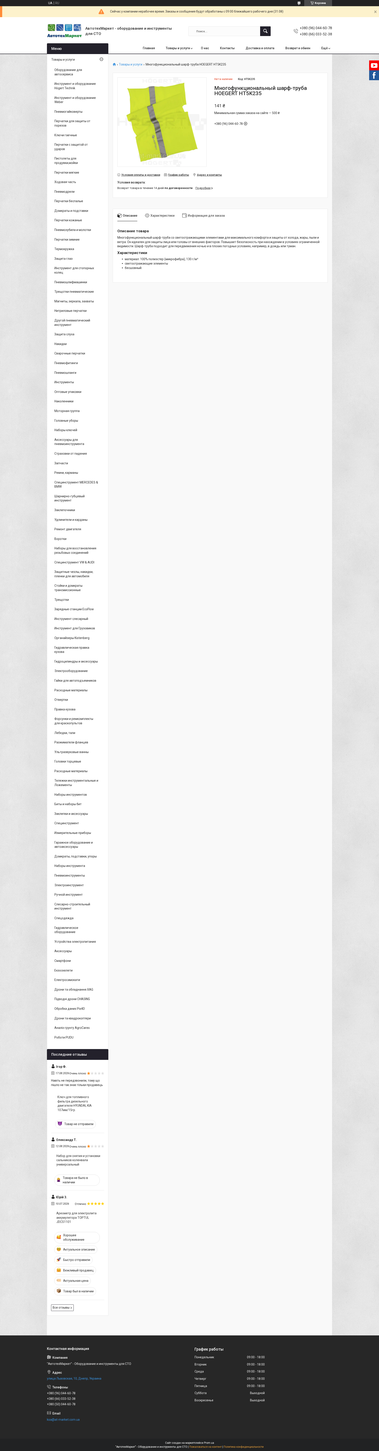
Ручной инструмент (68, 894)
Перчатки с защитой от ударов (71, 147)
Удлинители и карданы (71, 519)
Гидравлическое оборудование (66, 930)
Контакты (227, 48)
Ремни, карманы (66, 472)
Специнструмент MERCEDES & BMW (76, 485)
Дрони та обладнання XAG (73, 989)
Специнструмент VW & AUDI (74, 562)
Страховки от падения (70, 453)
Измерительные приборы (72, 833)
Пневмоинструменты (69, 875)
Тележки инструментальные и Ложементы (76, 783)
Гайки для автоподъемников (75, 680)
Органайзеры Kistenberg (71, 638)
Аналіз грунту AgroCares (72, 1028)
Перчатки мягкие (66, 172)
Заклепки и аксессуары (71, 813)
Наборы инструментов (70, 794)
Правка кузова (64, 709)
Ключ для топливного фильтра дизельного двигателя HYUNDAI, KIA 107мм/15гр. (74, 1103)
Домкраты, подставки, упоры (75, 856)
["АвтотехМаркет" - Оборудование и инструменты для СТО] (64, 31)
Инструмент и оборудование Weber (75, 100)
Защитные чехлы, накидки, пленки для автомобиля (73, 574)
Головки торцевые (67, 761)
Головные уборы (66, 420)
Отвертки (61, 699)
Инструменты (64, 382)
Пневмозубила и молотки (72, 230)
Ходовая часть (65, 182)
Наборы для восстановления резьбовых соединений (75, 550)
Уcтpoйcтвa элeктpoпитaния (75, 941)
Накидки (60, 344)
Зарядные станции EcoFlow (74, 609)
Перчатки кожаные (68, 220)
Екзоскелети (63, 970)
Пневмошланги (65, 372)
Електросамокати (67, 980)
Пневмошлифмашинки (70, 282)
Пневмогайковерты (68, 111)
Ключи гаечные (65, 135)
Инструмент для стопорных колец (74, 270)
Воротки (60, 539)
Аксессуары (63, 951)
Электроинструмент (69, 885)
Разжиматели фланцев (71, 742)
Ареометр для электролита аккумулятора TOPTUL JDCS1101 (76, 1217)
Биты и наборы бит (68, 804)
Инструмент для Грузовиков (74, 628)
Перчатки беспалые (68, 201)
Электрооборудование (71, 671)
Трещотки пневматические (74, 291)
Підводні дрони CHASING (72, 999)
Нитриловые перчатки (70, 310)
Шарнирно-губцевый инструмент (69, 498)
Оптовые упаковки (67, 392)
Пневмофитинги (66, 363)
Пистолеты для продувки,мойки (66, 161)
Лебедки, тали (64, 733)
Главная (149, 48)
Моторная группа (67, 411)
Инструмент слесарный (71, 619)
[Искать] (265, 31)
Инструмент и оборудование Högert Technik (75, 86)
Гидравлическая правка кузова (71, 650)
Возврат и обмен (297, 48)
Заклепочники (64, 510)
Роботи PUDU (63, 1037)
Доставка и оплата (260, 48)
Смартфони (62, 960)
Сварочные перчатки (69, 353)
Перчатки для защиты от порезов (72, 123)
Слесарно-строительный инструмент (72, 906)
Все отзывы (61, 1307)
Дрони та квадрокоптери (72, 1018)
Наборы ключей (65, 430)
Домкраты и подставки (71, 210)
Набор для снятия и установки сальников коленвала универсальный (78, 1160)
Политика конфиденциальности (244, 1446)
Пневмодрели (64, 191)
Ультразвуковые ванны (71, 752)
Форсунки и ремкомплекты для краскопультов (73, 721)
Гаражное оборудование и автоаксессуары (73, 845)
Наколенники (63, 401)
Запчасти (61, 463)
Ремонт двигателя (67, 529)
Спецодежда (63, 918)
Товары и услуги (178, 48)
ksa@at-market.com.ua (63, 1419)
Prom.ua (209, 1442)
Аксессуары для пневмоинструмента (69, 442)
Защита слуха (64, 334)
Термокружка (64, 249)
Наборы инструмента (69, 866)
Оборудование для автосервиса (68, 72)
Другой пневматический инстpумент (72, 323)
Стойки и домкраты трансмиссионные (68, 588)
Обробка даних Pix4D (69, 1008)
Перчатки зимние (67, 239)
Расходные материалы (71, 690)
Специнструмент (66, 823)
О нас (205, 48)
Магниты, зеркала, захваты (74, 301)
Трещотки (61, 599)
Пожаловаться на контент (205, 1446)
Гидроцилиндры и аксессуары (76, 661)
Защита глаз (63, 258)
